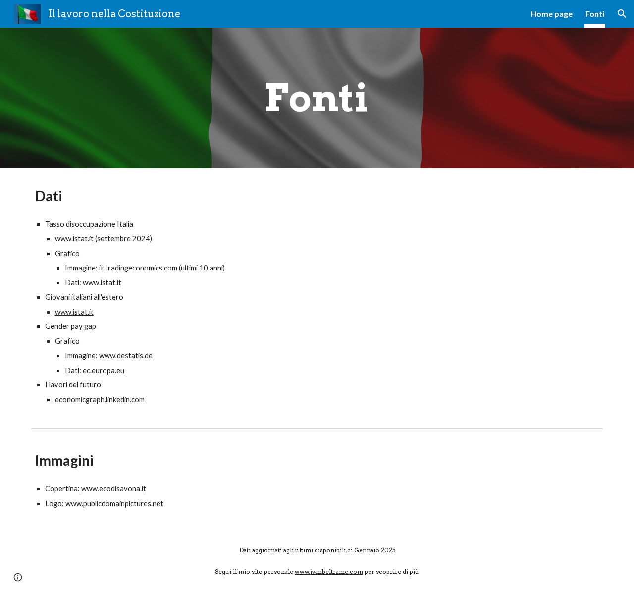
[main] (317, 98)
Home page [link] (551, 13)
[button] (622, 14)
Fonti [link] (594, 13)
